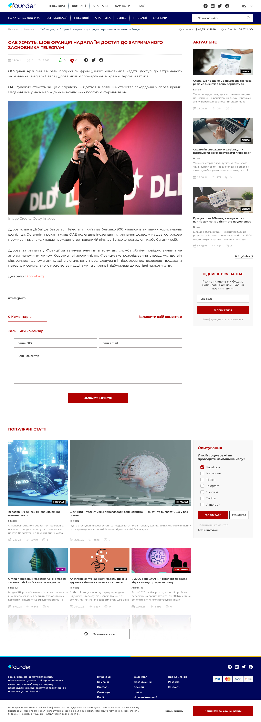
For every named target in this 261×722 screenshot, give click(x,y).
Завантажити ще (104, 634)
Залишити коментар (98, 397)
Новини (29, 29)
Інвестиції (81, 17)
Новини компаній (145, 697)
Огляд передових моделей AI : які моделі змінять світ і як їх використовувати (37, 580)
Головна (13, 29)
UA (244, 5)
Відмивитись (174, 710)
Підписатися (223, 310)
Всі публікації (56, 17)
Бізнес (121, 17)
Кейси (138, 692)
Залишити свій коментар (160, 317)
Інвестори (57, 5)
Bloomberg (34, 276)
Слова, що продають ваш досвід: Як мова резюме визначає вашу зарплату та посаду (222, 84)
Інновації (140, 17)
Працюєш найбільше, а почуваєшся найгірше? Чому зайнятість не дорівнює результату (222, 222)
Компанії (79, 5)
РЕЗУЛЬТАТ (239, 515)
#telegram (17, 298)
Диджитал (140, 676)
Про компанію (177, 676)
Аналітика (103, 17)
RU (250, 5)
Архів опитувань (208, 530)
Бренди (139, 687)
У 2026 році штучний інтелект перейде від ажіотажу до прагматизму (159, 580)
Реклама (173, 681)
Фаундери (122, 5)
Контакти (174, 687)
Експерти (160, 17)
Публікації (104, 676)
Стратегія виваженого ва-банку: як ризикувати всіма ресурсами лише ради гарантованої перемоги (222, 153)
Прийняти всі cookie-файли (223, 710)
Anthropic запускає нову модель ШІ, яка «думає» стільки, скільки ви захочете (98, 580)
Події (141, 5)
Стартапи (100, 5)
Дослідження (143, 681)
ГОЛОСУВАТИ (213, 515)
